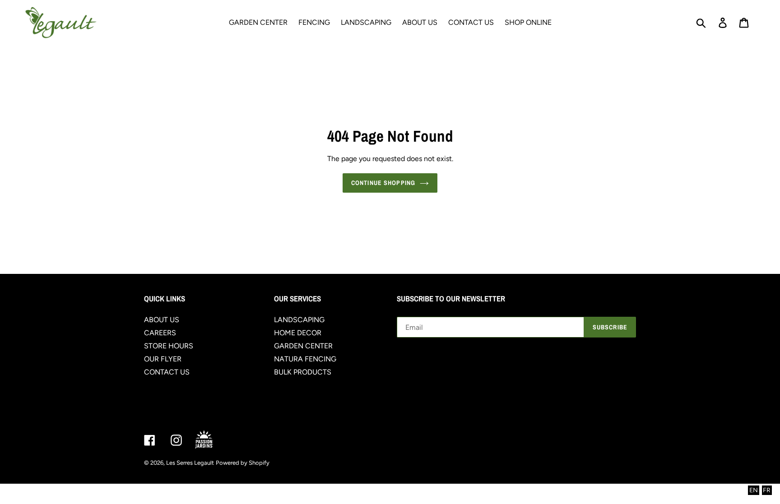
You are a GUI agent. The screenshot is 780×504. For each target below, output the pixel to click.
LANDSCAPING (299, 319)
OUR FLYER (162, 359)
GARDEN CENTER (303, 346)
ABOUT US (161, 319)
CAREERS (160, 332)
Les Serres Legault (190, 462)
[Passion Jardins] (211, 440)
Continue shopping (383, 183)
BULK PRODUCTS (302, 372)
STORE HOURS (168, 346)
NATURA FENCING (305, 359)
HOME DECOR (297, 332)
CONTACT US (167, 372)
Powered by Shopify (242, 462)
